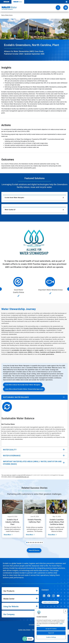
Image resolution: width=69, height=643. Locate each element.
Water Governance (11, 456)
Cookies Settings (51, 637)
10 (42, 542)
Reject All (51, 633)
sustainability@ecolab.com (22, 477)
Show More (7, 534)
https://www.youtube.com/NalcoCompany (58, 595)
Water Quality (9, 450)
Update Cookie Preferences (50, 602)
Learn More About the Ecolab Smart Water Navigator (22, 385)
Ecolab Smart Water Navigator (14, 197)
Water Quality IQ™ (10, 209)
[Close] (65, 611)
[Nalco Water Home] (8, 8)
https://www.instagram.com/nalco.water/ (53, 595)
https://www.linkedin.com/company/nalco (44, 595)
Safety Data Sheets (24, 630)
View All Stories (34, 550)
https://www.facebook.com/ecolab (48, 595)
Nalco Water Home (6, 15)
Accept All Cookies (51, 628)
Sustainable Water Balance (16, 397)
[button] (58, 7)
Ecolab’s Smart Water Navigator (34, 328)
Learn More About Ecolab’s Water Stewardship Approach (24, 389)
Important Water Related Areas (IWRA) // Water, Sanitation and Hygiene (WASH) (32, 462)
